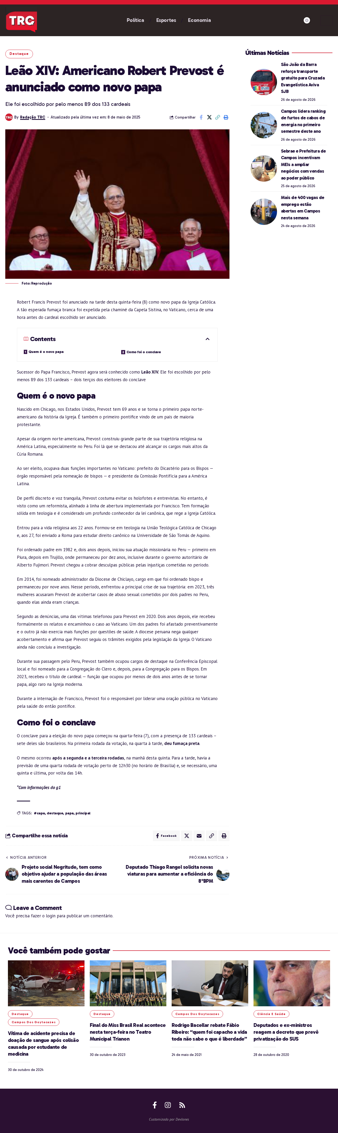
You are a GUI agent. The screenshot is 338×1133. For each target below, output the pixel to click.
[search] (326, 20)
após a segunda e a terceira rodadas (88, 758)
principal (83, 813)
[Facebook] (154, 1105)
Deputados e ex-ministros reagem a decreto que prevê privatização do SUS (285, 1032)
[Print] (225, 117)
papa (69, 813)
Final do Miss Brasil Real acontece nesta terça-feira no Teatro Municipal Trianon (128, 1032)
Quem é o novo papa (46, 352)
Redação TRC (32, 117)
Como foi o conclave (143, 352)
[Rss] (182, 1105)
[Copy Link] (217, 117)
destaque (55, 813)
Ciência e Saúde (271, 1014)
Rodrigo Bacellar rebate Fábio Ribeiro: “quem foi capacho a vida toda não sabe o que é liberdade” (209, 1032)
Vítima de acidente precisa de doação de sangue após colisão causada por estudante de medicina (43, 1043)
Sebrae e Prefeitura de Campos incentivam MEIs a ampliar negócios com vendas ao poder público (303, 164)
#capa (39, 813)
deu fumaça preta (181, 743)
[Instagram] (167, 1105)
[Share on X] (209, 117)
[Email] (199, 835)
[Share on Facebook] (201, 117)
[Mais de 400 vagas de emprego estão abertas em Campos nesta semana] (264, 212)
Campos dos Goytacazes (34, 1022)
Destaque (19, 53)
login (50, 916)
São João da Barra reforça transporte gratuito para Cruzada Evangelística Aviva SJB (303, 78)
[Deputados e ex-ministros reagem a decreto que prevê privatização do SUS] (291, 983)
